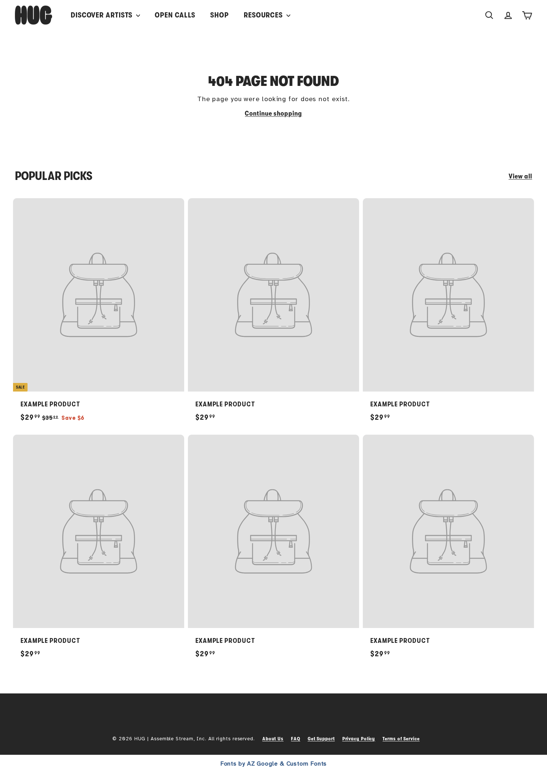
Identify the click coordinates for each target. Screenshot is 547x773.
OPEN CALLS (175, 15)
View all (520, 176)
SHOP (219, 15)
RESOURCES (264, 15)
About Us (273, 738)
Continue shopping (273, 113)
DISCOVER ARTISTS (102, 15)
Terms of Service (401, 738)
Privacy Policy (358, 738)
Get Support (321, 738)
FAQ (295, 738)
